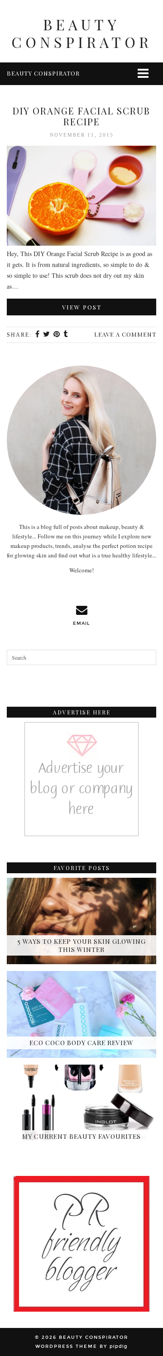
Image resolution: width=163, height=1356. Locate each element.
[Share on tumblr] (66, 334)
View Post (81, 307)
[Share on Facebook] (38, 334)
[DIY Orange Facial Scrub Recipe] (81, 197)
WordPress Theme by (81, 1346)
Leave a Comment (125, 334)
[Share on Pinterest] (57, 334)
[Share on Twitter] (47, 334)
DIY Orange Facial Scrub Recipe (81, 116)
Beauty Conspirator (81, 33)
